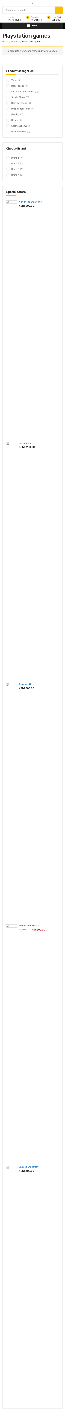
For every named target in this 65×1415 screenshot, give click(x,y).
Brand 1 (15, 158)
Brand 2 (15, 163)
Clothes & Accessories (22, 91)
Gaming (15, 41)
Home (5, 41)
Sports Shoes (18, 97)
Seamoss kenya (19, 126)
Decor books (17, 86)
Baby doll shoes (19, 103)
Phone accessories (20, 108)
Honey (14, 120)
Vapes (14, 80)
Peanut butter (18, 131)
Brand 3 (15, 169)
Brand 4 (15, 175)
